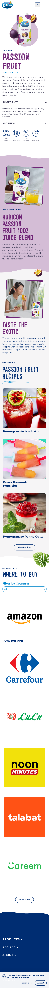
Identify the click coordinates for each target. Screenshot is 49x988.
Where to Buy (13, 963)
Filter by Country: (15, 583)
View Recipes (24, 547)
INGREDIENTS (10, 102)
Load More (24, 900)
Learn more (27, 983)
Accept (40, 983)
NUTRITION (8, 123)
